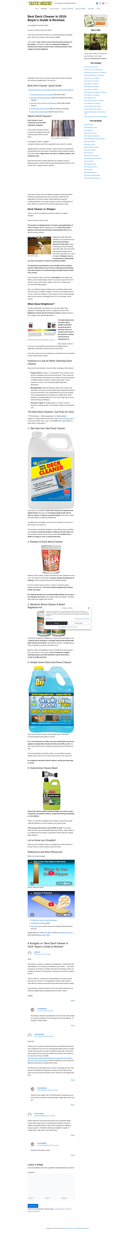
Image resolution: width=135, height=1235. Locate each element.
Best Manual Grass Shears (91, 155)
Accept (56, 623)
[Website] (67, 1198)
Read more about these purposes (82, 618)
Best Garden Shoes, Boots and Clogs (94, 138)
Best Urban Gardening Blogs (92, 175)
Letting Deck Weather (38, 923)
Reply (73, 1000)
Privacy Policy (70, 627)
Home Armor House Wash (39, 112)
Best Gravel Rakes (89, 141)
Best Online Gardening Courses (93, 158)
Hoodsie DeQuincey (66, 932)
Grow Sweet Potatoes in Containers (94, 100)
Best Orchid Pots (88, 161)
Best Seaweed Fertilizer (90, 167)
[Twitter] (100, 3)
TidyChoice (34, 926)
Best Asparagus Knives (90, 127)
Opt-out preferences (62, 627)
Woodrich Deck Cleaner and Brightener (44, 103)
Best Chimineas (88, 130)
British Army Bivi (88, 124)
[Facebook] (97, 3)
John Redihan (39, 1034)
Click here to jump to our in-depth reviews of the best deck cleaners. (51, 90)
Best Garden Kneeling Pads (92, 136)
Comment (31, 1172)
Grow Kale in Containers (91, 89)
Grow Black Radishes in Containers (94, 75)
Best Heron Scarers (89, 144)
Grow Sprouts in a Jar (90, 98)
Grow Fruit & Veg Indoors (91, 67)
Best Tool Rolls (88, 169)
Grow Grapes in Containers (91, 86)
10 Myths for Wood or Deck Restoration (44, 920)
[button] (88, 608)
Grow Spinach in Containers (92, 95)
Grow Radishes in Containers (92, 103)
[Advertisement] (51, 64)
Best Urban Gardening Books (92, 178)
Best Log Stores (88, 152)
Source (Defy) (52, 339)
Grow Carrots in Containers (91, 81)
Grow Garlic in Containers (91, 83)
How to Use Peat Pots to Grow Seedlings (95, 116)
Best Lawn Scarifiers (90, 150)
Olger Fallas (45, 935)
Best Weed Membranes (90, 172)
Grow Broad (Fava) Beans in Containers (95, 72)
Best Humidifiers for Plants (91, 147)
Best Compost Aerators (90, 133)
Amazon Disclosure (65, 418)
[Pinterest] (103, 3)
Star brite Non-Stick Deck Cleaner (42, 94)
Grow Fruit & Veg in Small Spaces (93, 69)
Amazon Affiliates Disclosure (81, 1228)
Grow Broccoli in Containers (92, 78)
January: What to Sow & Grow (92, 106)
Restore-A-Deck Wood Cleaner (41, 98)
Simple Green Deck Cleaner (40, 108)
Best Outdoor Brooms (90, 164)
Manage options (79, 623)
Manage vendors (49, 618)
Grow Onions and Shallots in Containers (95, 92)
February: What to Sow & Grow (92, 109)
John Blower (48, 932)
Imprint (75, 627)
